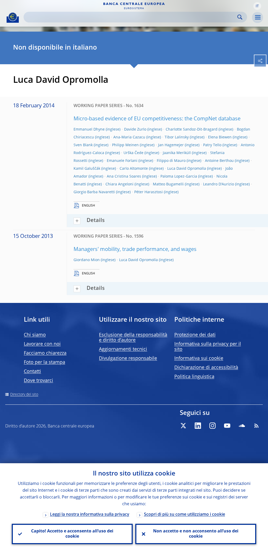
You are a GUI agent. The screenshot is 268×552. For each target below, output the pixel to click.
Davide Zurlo (135, 129)
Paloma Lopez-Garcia (178, 176)
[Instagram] (212, 425)
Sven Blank (83, 145)
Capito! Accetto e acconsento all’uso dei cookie (72, 534)
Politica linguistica (194, 376)
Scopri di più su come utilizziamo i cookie (184, 515)
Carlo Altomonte (134, 169)
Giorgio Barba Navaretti (94, 192)
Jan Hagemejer (171, 145)
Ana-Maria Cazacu (129, 137)
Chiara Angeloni (119, 184)
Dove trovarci (38, 380)
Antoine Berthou (219, 161)
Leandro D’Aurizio (218, 184)
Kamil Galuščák (87, 169)
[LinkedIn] (198, 425)
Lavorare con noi (42, 344)
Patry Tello (212, 145)
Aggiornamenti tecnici (123, 349)
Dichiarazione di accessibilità (206, 367)
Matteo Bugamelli (168, 184)
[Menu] (257, 17)
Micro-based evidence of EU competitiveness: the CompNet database (157, 119)
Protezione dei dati (195, 335)
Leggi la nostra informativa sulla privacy (89, 515)
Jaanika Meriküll (177, 153)
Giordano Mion (87, 260)
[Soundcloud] (242, 425)
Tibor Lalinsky (177, 137)
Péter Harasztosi (148, 192)
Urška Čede (133, 153)
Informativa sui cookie (198, 358)
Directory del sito (24, 394)
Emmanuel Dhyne (89, 129)
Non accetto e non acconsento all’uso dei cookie (195, 534)
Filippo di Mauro (171, 161)
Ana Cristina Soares (124, 176)
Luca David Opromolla (186, 169)
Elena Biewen (220, 137)
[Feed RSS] (256, 425)
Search (240, 17)
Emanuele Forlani (122, 161)
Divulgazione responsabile (128, 358)
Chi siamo (35, 335)
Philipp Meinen (125, 145)
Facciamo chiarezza (45, 353)
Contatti (32, 371)
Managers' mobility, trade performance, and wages (135, 249)
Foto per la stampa (44, 362)
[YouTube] (227, 425)
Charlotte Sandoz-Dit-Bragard (191, 129)
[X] (183, 425)
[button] (257, 6)
